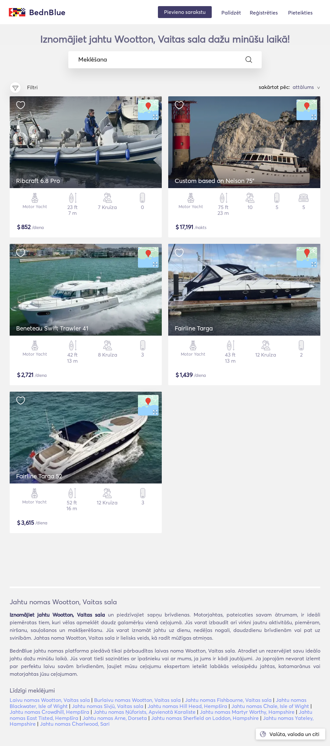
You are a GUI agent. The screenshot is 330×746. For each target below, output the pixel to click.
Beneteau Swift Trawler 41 (52, 328)
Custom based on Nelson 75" (214, 181)
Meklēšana (92, 59)
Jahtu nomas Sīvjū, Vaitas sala (107, 706)
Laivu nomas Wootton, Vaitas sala (50, 700)
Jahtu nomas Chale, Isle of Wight (270, 706)
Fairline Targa (194, 328)
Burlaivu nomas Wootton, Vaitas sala (137, 700)
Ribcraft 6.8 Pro (38, 181)
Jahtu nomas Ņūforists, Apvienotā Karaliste (144, 712)
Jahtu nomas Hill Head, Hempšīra (187, 706)
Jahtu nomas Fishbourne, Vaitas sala (228, 700)
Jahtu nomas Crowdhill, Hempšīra (49, 712)
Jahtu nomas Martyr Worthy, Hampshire (247, 712)
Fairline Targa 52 (39, 476)
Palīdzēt (231, 12)
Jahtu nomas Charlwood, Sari (75, 724)
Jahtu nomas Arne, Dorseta (114, 718)
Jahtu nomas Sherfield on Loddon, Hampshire (205, 718)
